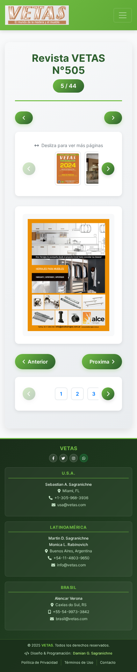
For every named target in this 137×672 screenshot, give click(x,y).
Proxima (99, 361)
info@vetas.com (71, 564)
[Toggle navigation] (122, 15)
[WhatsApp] (84, 458)
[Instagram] (73, 458)
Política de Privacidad (39, 662)
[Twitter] (63, 458)
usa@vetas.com (71, 504)
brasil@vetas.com (71, 618)
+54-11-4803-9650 (72, 557)
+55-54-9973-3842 (71, 611)
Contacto (108, 662)
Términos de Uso (78, 662)
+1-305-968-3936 (71, 497)
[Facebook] (53, 458)
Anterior (38, 361)
